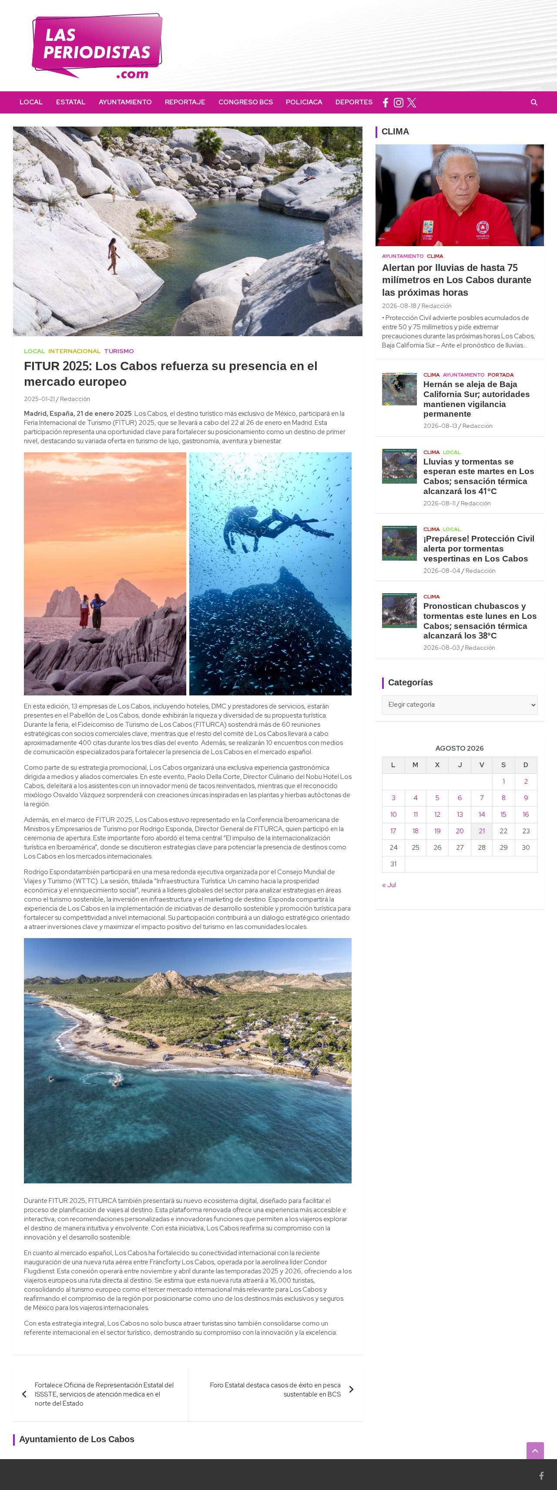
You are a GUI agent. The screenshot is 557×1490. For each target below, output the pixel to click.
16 (526, 814)
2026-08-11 (439, 503)
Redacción (75, 399)
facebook (385, 102)
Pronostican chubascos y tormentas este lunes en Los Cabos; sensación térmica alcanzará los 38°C (480, 621)
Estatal (71, 102)
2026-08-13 (440, 426)
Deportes (354, 102)
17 (393, 831)
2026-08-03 (441, 647)
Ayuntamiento (125, 102)
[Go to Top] (535, 1451)
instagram (398, 102)
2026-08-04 (441, 571)
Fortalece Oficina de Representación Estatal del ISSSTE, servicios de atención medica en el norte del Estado (104, 1394)
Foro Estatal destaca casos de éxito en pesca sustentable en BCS (275, 1390)
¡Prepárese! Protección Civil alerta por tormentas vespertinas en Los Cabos (478, 549)
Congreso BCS (245, 102)
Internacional (74, 351)
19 (437, 831)
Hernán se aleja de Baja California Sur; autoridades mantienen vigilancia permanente (476, 399)
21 (482, 831)
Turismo (119, 351)
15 (503, 814)
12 (437, 814)
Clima (435, 256)
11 (415, 814)
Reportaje (185, 102)
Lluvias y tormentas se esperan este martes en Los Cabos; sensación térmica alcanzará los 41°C (478, 477)
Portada (501, 374)
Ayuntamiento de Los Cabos (76, 1440)
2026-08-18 (399, 306)
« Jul (389, 885)
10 (393, 814)
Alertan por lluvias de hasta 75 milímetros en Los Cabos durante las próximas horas (456, 280)
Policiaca (304, 102)
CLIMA (395, 132)
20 (460, 831)
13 (460, 814)
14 (482, 814)
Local (31, 102)
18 (416, 831)
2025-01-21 (39, 399)
